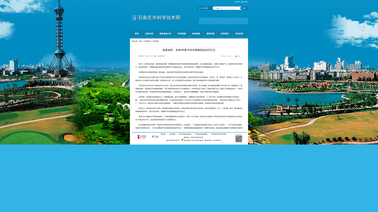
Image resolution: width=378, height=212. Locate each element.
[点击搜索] (244, 8)
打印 (238, 56)
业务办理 (149, 33)
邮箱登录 (205, 8)
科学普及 (225, 33)
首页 (137, 33)
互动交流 (239, 33)
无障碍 (238, 1)
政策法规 (210, 33)
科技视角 (147, 41)
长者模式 (245, 1)
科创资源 (182, 33)
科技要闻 (156, 41)
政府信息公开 (165, 33)
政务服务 (196, 33)
